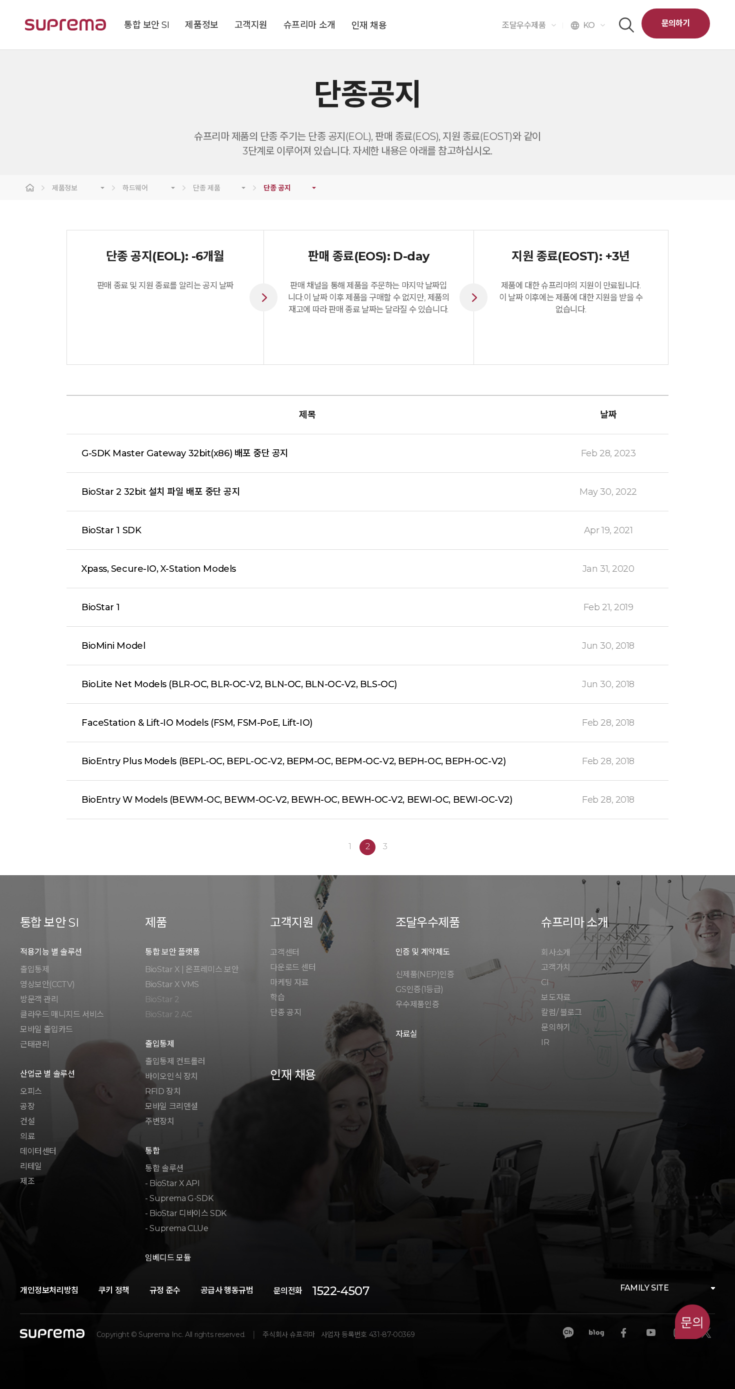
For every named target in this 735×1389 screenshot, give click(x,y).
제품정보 (65, 188)
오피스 (31, 1091)
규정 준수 (165, 1290)
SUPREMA (65, 28)
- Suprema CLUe (176, 1228)
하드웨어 (135, 188)
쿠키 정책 (114, 1290)
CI (544, 982)
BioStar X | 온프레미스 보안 (191, 969)
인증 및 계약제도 (423, 952)
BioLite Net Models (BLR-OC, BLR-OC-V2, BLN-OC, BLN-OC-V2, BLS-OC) (239, 684)
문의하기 (676, 23)
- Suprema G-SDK (179, 1198)
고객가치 (555, 967)
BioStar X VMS (172, 984)
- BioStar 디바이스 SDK (185, 1213)
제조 (27, 1181)
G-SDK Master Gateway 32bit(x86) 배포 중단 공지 (185, 453)
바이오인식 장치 (171, 1076)
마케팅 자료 (289, 982)
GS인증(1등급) (420, 989)
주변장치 (159, 1121)
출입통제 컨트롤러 (175, 1061)
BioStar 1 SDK (111, 530)
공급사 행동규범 (227, 1290)
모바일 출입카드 (46, 1029)
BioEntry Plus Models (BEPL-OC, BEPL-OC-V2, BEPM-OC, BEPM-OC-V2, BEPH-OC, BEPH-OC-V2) (294, 761)
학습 (277, 997)
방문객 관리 (39, 999)
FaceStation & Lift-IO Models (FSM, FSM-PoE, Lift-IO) (197, 722)
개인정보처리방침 (49, 1290)
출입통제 (34, 969)
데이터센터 (38, 1151)
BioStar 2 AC (168, 1014)
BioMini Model (113, 645)
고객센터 (284, 952)
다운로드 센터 (293, 967)
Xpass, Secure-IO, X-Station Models (159, 568)
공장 (27, 1106)
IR (545, 1042)
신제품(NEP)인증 (425, 974)
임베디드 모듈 (167, 1258)
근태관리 (34, 1044)
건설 (27, 1121)
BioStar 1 (101, 607)
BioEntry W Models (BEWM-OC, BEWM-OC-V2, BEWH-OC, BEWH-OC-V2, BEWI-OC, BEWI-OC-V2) (297, 799)
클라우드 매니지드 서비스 (62, 1014)
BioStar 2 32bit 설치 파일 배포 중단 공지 (161, 491)
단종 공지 (277, 188)
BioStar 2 (162, 999)
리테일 (31, 1166)
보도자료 (555, 997)
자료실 (407, 1034)
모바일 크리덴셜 (171, 1106)
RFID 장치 (162, 1091)
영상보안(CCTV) (47, 984)
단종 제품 (206, 188)
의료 (27, 1136)
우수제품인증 (418, 1004)
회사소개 (555, 952)
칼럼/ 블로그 (561, 1012)
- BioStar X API (172, 1183)
